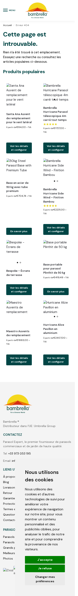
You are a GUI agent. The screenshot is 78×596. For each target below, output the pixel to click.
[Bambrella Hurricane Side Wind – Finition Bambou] (56, 171)
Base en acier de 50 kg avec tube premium (17, 187)
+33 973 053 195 (19, 453)
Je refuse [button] (45, 568)
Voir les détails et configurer (19, 148)
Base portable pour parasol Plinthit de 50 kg (54, 268)
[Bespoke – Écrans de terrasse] (19, 253)
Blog (6, 482)
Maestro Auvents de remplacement (18, 333)
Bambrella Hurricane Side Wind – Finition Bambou (53, 195)
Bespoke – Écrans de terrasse (18, 273)
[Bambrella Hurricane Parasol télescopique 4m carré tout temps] (56, 93)
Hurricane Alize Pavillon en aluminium (53, 329)
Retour (7, 493)
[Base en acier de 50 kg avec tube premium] (19, 168)
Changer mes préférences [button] (45, 579)
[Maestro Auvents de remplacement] (19, 313)
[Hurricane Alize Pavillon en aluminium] (56, 309)
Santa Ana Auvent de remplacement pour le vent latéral (19, 118)
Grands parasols (14, 548)
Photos (8, 558)
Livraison (9, 487)
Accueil (7, 25)
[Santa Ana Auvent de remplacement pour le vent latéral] (19, 96)
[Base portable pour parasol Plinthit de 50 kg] (56, 249)
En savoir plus (18, 231)
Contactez (10, 520)
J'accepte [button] (45, 560)
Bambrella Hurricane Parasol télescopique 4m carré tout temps (55, 114)
